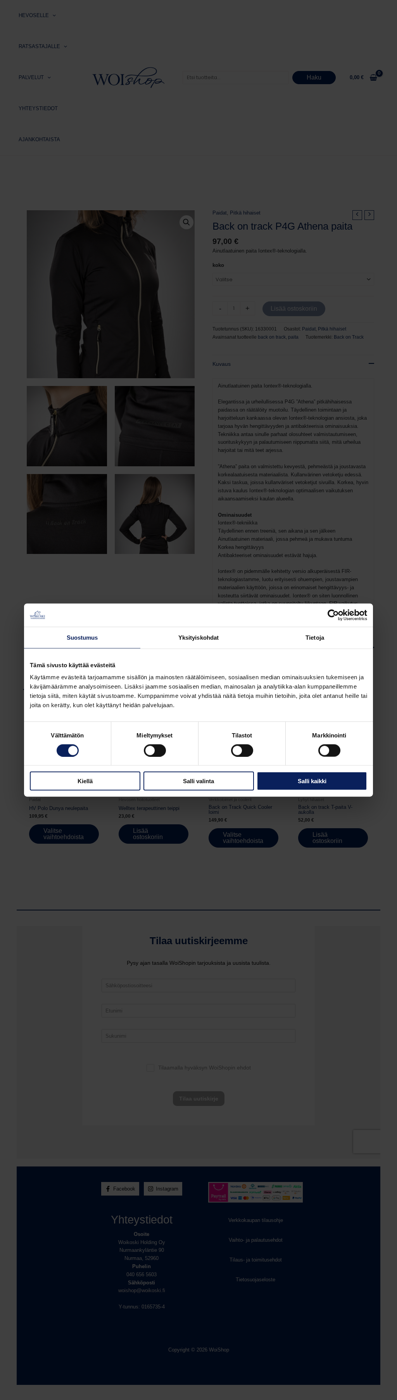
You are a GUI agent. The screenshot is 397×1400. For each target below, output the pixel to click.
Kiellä (85, 781)
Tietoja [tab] (315, 637)
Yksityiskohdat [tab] (198, 637)
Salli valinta (198, 781)
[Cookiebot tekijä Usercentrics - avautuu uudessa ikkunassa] (333, 615)
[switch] (155, 750)
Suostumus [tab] (82, 637)
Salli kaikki (312, 781)
